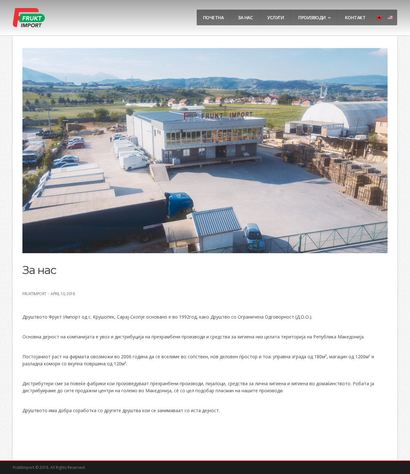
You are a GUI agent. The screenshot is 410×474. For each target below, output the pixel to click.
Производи (312, 17)
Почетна (213, 17)
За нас (245, 17)
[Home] (29, 25)
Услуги (275, 17)
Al (380, 20)
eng (392, 20)
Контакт (355, 17)
